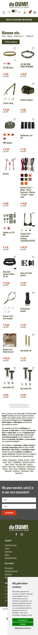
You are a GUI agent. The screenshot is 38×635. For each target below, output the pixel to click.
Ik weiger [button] (23, 624)
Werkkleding (22, 469)
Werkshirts (16, 471)
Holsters (5, 469)
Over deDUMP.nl (7, 609)
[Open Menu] (35, 12)
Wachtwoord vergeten (11, 571)
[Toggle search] (3, 12)
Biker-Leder (11, 466)
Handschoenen (30, 466)
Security (29, 464)
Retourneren (8, 551)
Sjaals (11, 469)
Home (3, 36)
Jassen (5, 462)
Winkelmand (8, 574)
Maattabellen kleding (11, 558)
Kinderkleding (13, 460)
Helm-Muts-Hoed (21, 464)
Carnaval (4, 466)
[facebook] (16, 534)
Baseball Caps (21, 466)
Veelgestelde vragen (10, 545)
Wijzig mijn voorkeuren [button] (23, 628)
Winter (12, 464)
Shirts (10, 462)
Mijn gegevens (9, 568)
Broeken (20, 460)
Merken (7, 554)
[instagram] (22, 534)
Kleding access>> (19, 36)
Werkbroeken (25, 471)
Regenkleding (17, 462)
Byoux (15, 469)
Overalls (26, 460)
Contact (7, 548)
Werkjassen (31, 469)
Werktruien (8, 471)
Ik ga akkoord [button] (22, 620)
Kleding (10, 36)
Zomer (7, 464)
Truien (32, 460)
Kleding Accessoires (29, 462)
